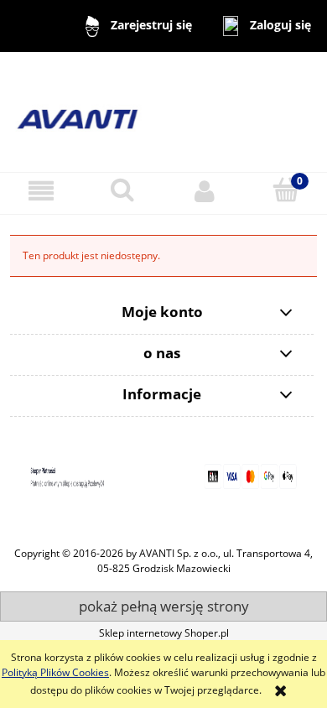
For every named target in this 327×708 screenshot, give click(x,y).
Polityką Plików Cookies (55, 672)
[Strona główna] (163, 111)
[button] (41, 191)
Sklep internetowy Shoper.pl (164, 633)
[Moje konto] (205, 191)
